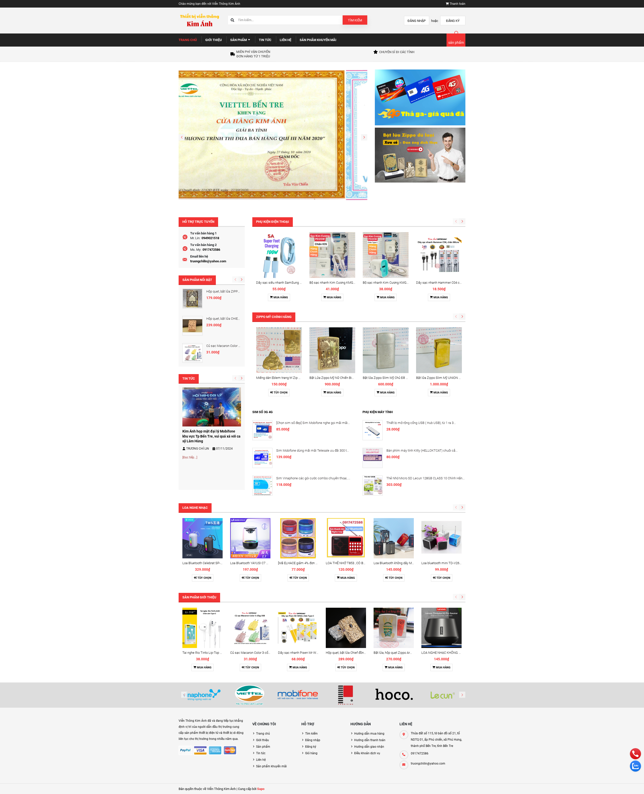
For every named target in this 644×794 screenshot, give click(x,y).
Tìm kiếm (355, 20)
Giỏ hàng (311, 753)
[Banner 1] (420, 97)
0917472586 (211, 249)
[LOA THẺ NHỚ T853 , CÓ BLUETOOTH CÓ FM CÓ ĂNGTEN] (346, 538)
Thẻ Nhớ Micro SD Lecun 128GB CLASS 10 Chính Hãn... (425, 478)
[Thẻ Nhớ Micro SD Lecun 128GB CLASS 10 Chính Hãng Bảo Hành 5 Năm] (373, 486)
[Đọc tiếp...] (189, 457)
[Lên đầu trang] (609, 784)
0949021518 (210, 238)
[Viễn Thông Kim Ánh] (273, 135)
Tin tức (265, 40)
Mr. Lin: (195, 238)
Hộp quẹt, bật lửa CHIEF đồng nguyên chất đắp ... (240, 318)
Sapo (260, 789)
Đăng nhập (417, 21)
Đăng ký (453, 21)
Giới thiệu (213, 40)
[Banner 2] (420, 155)
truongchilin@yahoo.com (208, 261)
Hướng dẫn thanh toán (369, 740)
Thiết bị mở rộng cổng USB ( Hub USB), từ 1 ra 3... (421, 423)
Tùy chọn (280, 392)
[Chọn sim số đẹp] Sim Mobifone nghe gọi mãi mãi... (313, 423)
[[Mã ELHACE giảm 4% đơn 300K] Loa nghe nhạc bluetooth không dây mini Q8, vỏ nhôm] (298, 538)
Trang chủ (188, 40)
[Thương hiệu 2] (250, 695)
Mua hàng (280, 297)
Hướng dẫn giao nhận (369, 746)
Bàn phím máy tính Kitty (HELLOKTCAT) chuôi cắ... (422, 450)
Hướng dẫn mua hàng (369, 733)
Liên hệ (285, 40)
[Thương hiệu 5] (394, 695)
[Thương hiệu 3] (298, 695)
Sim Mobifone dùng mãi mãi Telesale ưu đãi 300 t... (312, 450)
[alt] (442, 695)
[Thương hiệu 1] (201, 695)
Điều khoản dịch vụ (367, 753)
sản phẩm (456, 43)
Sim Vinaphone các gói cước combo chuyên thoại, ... (313, 478)
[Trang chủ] (199, 20)
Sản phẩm (239, 40)
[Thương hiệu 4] (346, 695)
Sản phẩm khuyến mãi (318, 40)
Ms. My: (195, 249)
